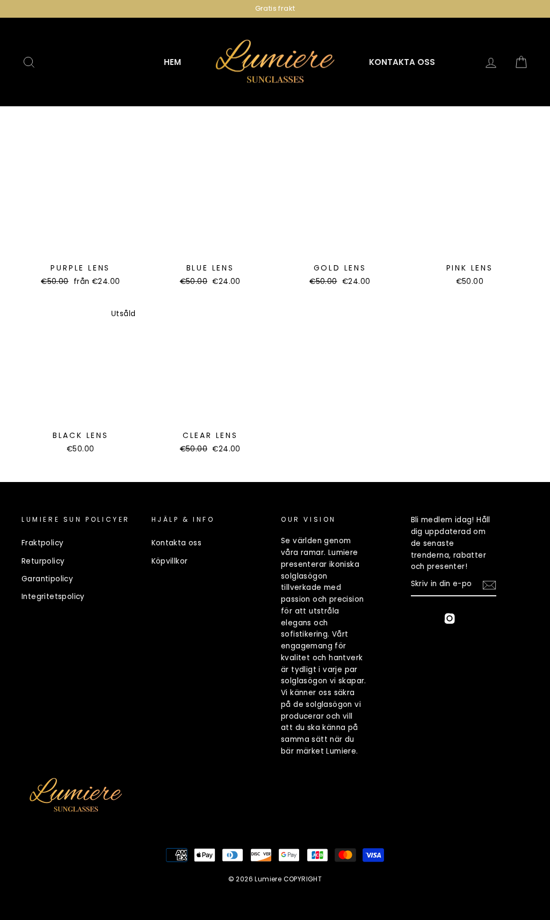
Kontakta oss (402, 62)
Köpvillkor (169, 561)
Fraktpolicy (42, 543)
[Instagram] (449, 620)
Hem (172, 62)
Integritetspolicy (53, 597)
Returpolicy (42, 561)
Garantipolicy (47, 579)
